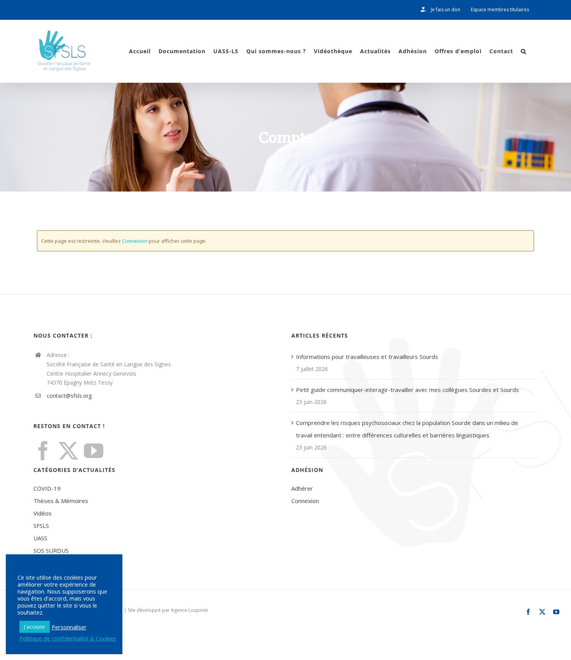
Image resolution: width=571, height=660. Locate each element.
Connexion (135, 240)
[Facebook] (43, 450)
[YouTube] (93, 450)
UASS (40, 538)
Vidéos (42, 513)
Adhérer (302, 488)
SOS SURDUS (51, 550)
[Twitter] (68, 450)
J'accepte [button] (34, 626)
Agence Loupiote (189, 610)
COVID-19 (47, 488)
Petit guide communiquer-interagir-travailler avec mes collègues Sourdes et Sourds (407, 390)
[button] (523, 51)
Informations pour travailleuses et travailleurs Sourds (367, 356)
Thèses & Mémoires (60, 501)
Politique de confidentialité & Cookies (67, 638)
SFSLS (41, 525)
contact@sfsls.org (69, 395)
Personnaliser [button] (69, 626)
